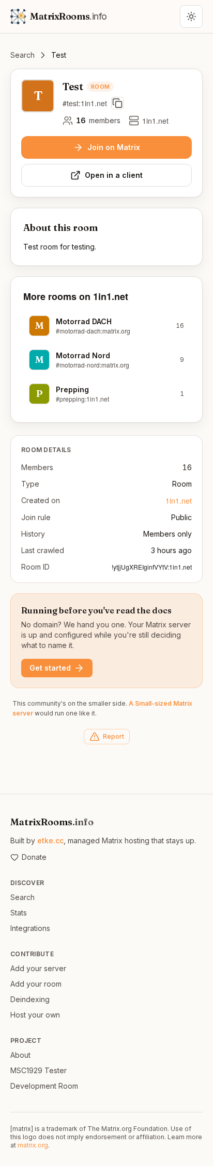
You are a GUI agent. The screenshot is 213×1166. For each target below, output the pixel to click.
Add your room (36, 983)
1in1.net (178, 500)
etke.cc (50, 840)
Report (113, 736)
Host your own (35, 1014)
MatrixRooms (52, 822)
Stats (18, 912)
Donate (34, 857)
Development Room (44, 1085)
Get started (50, 667)
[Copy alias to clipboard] (117, 103)
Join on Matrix (113, 147)
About (20, 1055)
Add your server (38, 968)
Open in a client (114, 175)
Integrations (30, 928)
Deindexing (30, 999)
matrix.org (33, 1145)
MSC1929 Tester (38, 1070)
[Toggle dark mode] (191, 16)
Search (22, 55)
